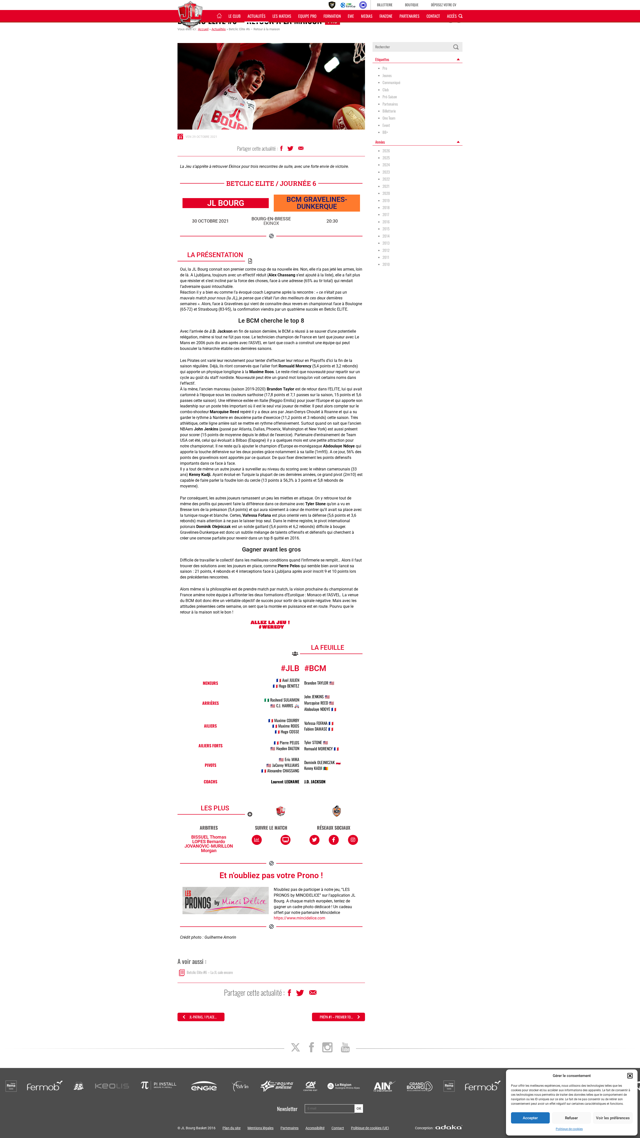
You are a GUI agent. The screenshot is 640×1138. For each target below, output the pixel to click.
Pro (384, 68)
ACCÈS (452, 16)
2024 (386, 164)
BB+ (385, 132)
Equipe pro (307, 16)
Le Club (234, 16)
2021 (386, 186)
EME (351, 16)
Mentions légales (261, 1128)
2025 (386, 157)
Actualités (257, 16)
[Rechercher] (455, 47)
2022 (386, 179)
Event (386, 125)
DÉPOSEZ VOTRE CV (443, 4)
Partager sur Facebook (282, 150)
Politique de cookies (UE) (370, 1128)
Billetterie (384, 4)
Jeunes (387, 75)
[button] (630, 1075)
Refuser (571, 1118)
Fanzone (386, 16)
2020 (386, 193)
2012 (386, 250)
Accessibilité (315, 1128)
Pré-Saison (389, 96)
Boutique (411, 4)
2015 (386, 228)
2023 (386, 172)
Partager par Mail (301, 150)
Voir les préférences (613, 1118)
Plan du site (231, 1128)
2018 (386, 207)
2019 (386, 200)
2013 (386, 243)
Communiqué (391, 82)
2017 (385, 214)
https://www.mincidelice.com (299, 918)
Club (385, 89)
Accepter (530, 1118)
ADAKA (449, 1127)
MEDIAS (366, 16)
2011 (385, 257)
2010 (386, 264)
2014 (386, 236)
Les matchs (281, 16)
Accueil (203, 29)
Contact (433, 16)
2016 (386, 221)
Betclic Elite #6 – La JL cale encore (210, 972)
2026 (386, 150)
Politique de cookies (569, 1129)
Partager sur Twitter (291, 150)
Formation (332, 16)
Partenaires (410, 16)
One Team (388, 118)
